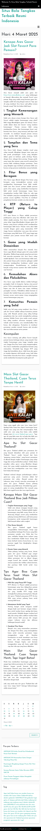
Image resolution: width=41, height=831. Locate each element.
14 (23, 711)
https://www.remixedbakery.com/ (14, 95)
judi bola (18, 800)
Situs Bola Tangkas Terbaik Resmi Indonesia (18, 16)
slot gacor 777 (12, 813)
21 (23, 713)
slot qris (34, 815)
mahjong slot (32, 800)
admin (23, 54)
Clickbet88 (24, 795)
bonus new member (21, 793)
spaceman (25, 818)
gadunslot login (32, 798)
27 (19, 716)
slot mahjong (19, 815)
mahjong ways (8, 802)
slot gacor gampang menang (26, 813)
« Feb (5, 726)
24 (4, 716)
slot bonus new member (15, 811)
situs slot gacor (13, 807)
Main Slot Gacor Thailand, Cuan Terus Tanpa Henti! (20, 378)
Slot (20, 807)
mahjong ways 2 (18, 802)
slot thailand (17, 818)
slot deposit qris (28, 811)
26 (14, 716)
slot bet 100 (12, 809)
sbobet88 (31, 802)
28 (24, 716)
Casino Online (16, 795)
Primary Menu (38, 27)
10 (4, 711)
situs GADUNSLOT (10, 804)
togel (22, 820)
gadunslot (12, 798)
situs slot (28, 804)
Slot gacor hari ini (9, 815)
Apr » (10, 726)
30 (33, 716)
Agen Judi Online (9, 793)
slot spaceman (8, 818)
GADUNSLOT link (21, 798)
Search (34, 735)
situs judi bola (20, 804)
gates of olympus (9, 800)
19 (14, 713)
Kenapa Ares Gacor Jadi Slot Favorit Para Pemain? (20, 46)
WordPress (15, 829)
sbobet (26, 802)
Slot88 (24, 807)
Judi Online (24, 800)
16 (33, 711)
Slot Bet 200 (20, 809)
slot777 (28, 807)
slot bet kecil (29, 809)
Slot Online (27, 815)
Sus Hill (29, 829)
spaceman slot (15, 820)
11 (9, 711)
